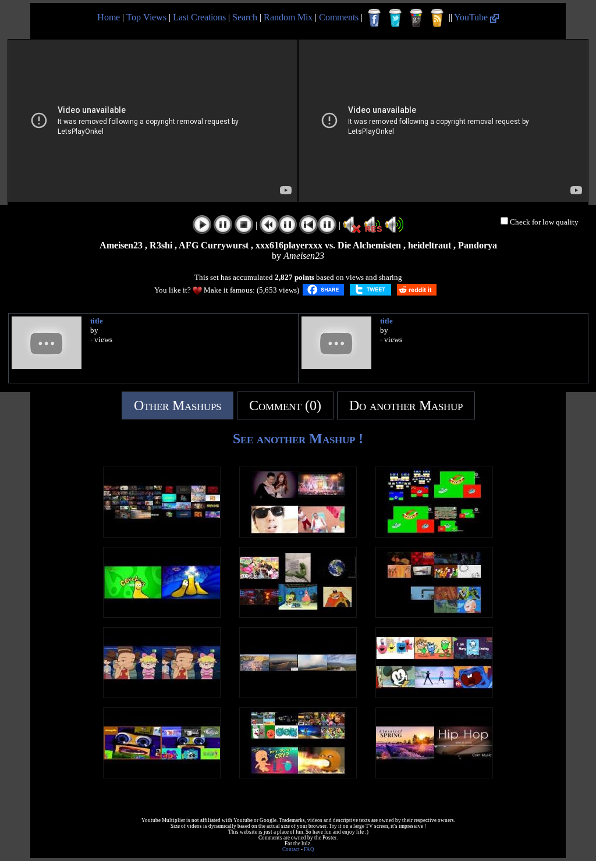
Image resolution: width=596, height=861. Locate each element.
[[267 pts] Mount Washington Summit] (298, 695)
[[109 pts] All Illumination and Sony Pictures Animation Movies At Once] (162, 534)
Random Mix (288, 17)
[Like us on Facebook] (374, 18)
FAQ (309, 849)
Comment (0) (285, 405)
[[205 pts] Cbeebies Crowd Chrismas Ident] (162, 615)
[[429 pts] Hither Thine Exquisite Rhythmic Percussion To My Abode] (434, 775)
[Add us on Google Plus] (416, 18)
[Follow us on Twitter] (395, 18)
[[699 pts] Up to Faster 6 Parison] (434, 695)
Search (244, 17)
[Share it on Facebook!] (323, 290)
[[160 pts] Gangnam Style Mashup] (298, 534)
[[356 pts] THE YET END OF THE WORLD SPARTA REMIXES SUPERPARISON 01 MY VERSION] (434, 615)
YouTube (472, 17)
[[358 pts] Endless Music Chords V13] (434, 534)
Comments (339, 17)
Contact (291, 849)
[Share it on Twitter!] (370, 290)
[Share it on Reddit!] (417, 290)
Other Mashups (177, 405)
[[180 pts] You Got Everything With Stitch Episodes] (162, 695)
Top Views (146, 17)
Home (108, 17)
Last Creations (199, 17)
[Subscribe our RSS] (437, 18)
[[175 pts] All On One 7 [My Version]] (298, 775)
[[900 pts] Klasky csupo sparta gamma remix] (162, 775)
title (96, 320)
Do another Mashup (406, 405)
